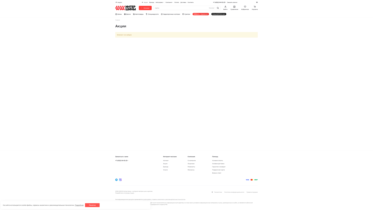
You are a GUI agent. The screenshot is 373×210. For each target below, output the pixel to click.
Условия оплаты (217, 160)
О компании (192, 160)
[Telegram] (116, 180)
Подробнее (79, 205)
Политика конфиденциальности (234, 192)
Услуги (165, 170)
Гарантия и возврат (219, 167)
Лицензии (191, 163)
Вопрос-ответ (216, 173)
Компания (191, 156)
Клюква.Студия (129, 193)
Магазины (191, 170)
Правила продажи (252, 192)
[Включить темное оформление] (257, 2)
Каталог (166, 160)
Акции (165, 163)
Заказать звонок (232, 2)
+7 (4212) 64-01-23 (219, 2)
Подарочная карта (218, 170)
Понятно (92, 205)
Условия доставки (218, 163)
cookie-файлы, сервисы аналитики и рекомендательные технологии (164, 199)
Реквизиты (191, 167)
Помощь (215, 156)
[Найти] (217, 8)
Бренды (165, 167)
